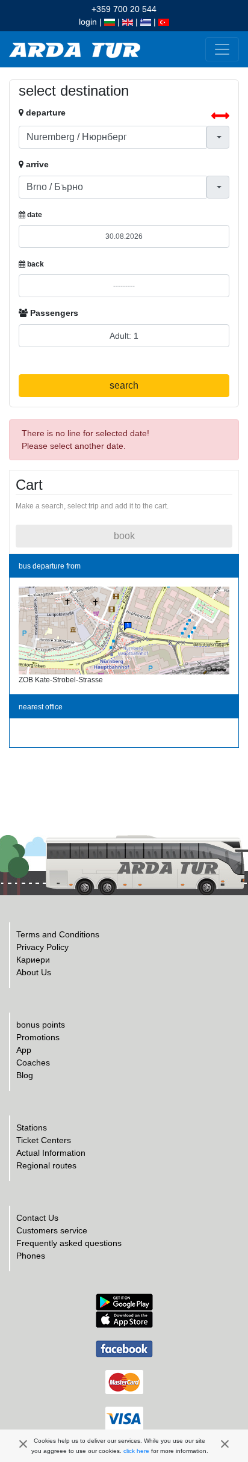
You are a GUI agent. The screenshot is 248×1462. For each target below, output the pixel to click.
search (124, 385)
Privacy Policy (42, 947)
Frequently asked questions (69, 1243)
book (124, 536)
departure (44, 112)
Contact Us (37, 1218)
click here (136, 1451)
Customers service (51, 1230)
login (88, 21)
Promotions (38, 1037)
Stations (31, 1127)
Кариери (33, 959)
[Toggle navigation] (222, 49)
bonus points (40, 1024)
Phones (30, 1255)
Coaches (33, 1062)
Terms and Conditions (57, 934)
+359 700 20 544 (124, 9)
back (34, 264)
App (23, 1050)
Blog (24, 1075)
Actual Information (50, 1153)
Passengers (53, 313)
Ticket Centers (43, 1140)
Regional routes (46, 1165)
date (33, 215)
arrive (36, 164)
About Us (33, 972)
